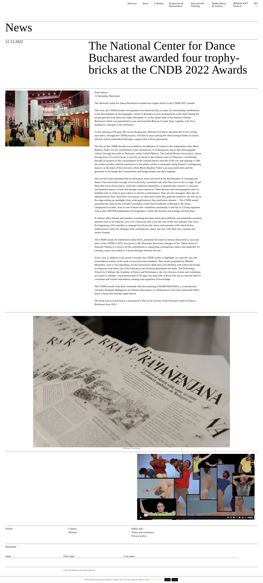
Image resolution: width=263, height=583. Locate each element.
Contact (72, 528)
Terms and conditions (143, 532)
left (19, 383)
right (255, 317)
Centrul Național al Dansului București (9, 573)
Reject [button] (167, 579)
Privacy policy (139, 535)
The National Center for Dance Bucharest (25, 6)
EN (256, 6)
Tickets (9, 528)
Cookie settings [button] (157, 579)
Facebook (250, 529)
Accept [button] (175, 579)
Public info (137, 528)
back (11, 83)
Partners (72, 532)
